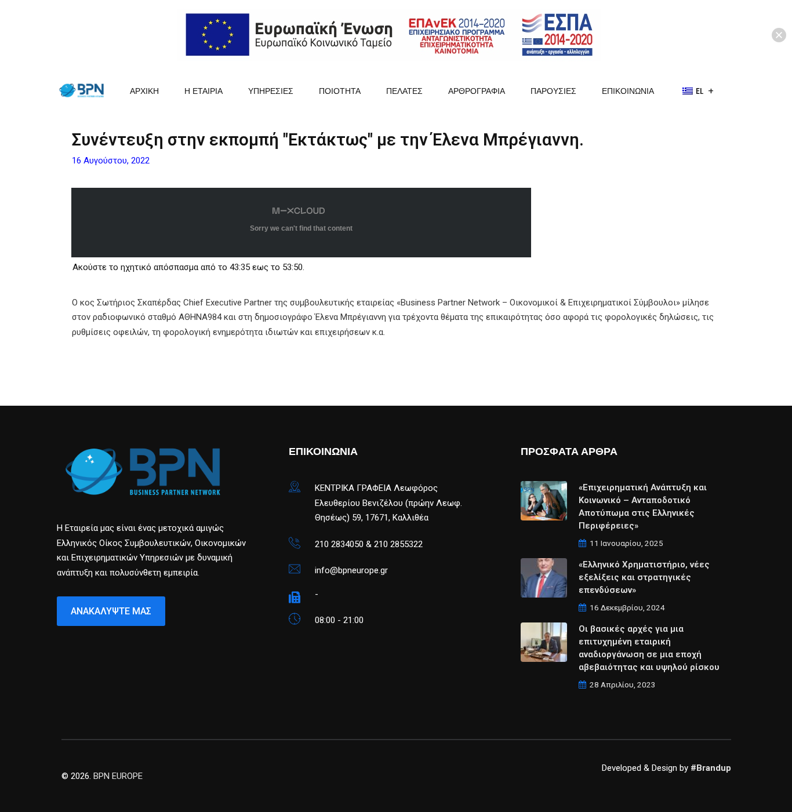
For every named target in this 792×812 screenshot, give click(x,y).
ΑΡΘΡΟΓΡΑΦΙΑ (476, 91)
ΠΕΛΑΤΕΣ (404, 91)
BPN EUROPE (118, 776)
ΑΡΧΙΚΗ (144, 91)
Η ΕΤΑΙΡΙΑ (203, 91)
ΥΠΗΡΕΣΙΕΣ (270, 91)
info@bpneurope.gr (351, 570)
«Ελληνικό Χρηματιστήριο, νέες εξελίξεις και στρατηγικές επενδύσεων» (644, 577)
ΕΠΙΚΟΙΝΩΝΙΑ (628, 91)
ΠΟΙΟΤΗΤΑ (340, 91)
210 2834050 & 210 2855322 (369, 544)
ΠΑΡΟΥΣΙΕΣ (553, 91)
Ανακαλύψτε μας (111, 611)
